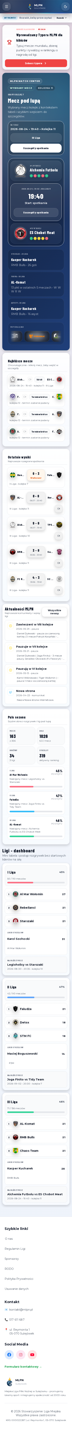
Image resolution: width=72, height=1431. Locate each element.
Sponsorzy (12, 1259)
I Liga (11, 872)
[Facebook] (9, 1354)
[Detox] (15, 1022)
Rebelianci (28, 907)
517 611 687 (17, 1319)
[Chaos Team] (59, 397)
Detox (24, 1022)
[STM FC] (15, 1036)
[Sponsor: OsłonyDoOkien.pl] (48, 336)
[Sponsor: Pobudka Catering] (21, 336)
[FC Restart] (13, 414)
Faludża (25, 1009)
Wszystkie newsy (54, 612)
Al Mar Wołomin (31, 894)
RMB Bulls (27, 1137)
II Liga (12, 987)
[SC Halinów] (59, 579)
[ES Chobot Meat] (20, 233)
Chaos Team (29, 1150)
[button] (36, 382)
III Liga (36, 137)
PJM (11, 1063)
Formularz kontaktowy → (23, 1366)
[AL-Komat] (59, 414)
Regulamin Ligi (15, 1249)
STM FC (25, 1036)
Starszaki (27, 921)
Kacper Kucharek (20, 1168)
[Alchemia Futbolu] (20, 171)
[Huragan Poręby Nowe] (59, 497)
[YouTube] (32, 1354)
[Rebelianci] (15, 908)
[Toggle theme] (65, 6)
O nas (9, 1238)
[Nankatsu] (13, 475)
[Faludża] (59, 475)
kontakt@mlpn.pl (21, 1309)
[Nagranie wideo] (58, 509)
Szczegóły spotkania (36, 148)
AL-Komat (27, 1123)
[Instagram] (20, 1354)
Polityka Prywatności (19, 1279)
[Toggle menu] (6, 6)
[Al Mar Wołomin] (13, 431)
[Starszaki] (15, 921)
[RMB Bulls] (13, 552)
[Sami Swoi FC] (59, 552)
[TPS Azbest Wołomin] (59, 525)
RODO (9, 1269)
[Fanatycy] (59, 431)
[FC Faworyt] (13, 397)
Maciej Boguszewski (22, 1053)
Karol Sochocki (18, 939)
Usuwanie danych (17, 1289)
